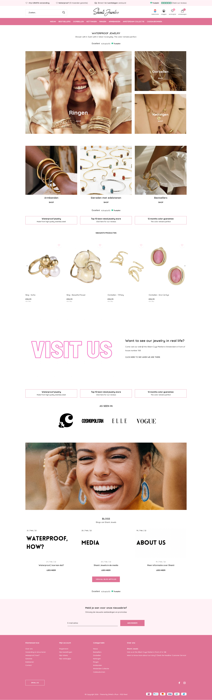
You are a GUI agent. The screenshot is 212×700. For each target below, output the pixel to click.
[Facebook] (179, 683)
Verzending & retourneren (35, 652)
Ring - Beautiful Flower (76, 295)
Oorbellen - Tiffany (116, 295)
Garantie (28, 659)
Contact (28, 665)
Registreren (63, 649)
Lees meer (51, 570)
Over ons (29, 649)
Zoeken (63, 12)
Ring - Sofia (30, 295)
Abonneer (132, 623)
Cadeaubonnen (154, 21)
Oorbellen (78, 21)
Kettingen (91, 21)
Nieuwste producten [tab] (106, 233)
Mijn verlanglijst (65, 659)
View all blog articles (106, 579)
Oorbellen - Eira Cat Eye (159, 295)
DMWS (110, 694)
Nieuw (53, 21)
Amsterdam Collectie (133, 21)
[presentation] (27, 266)
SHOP (78, 121)
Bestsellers (64, 21)
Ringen (102, 21)
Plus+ (117, 694)
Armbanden (114, 21)
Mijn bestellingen (65, 652)
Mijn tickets (63, 655)
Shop (51, 202)
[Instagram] (184, 683)
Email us (35, 683)
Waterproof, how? (32, 655)
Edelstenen (29, 662)
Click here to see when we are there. (142, 357)
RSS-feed (123, 694)
